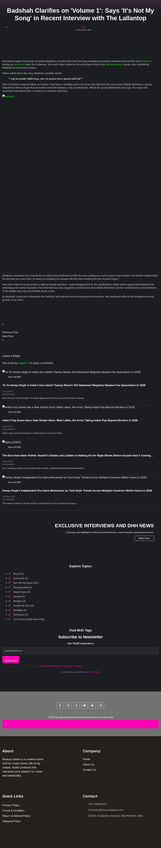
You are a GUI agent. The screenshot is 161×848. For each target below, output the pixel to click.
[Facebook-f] (60, 705)
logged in (23, 362)
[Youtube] (84, 705)
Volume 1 (147, 61)
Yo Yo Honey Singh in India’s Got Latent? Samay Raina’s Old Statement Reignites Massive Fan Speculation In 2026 (73, 385)
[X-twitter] (76, 705)
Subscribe (11, 660)
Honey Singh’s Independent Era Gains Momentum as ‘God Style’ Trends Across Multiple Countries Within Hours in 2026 (77, 490)
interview (19, 64)
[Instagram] (101, 705)
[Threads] (68, 705)
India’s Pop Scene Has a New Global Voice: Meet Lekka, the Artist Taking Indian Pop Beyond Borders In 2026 (70, 420)
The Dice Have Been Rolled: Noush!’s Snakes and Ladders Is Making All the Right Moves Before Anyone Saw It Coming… (77, 455)
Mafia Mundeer (114, 64)
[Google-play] (92, 705)
